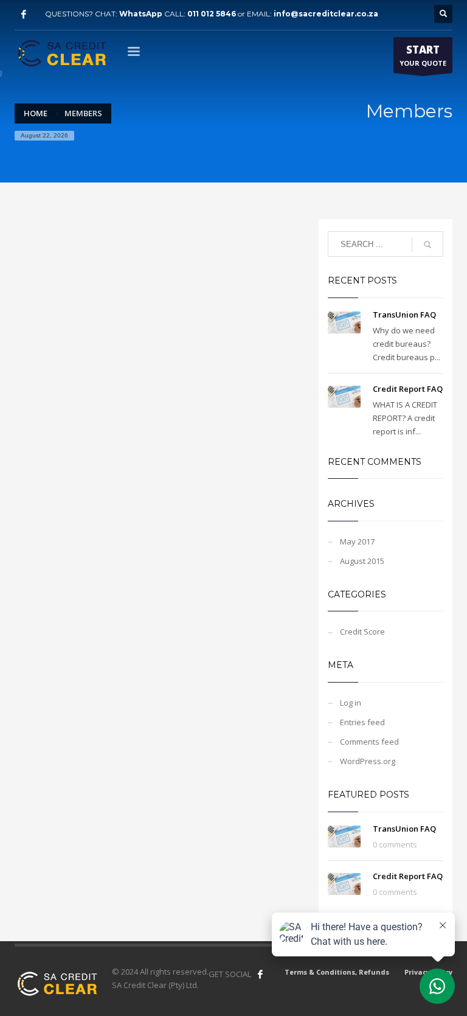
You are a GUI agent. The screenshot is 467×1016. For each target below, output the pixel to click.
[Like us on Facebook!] (260, 974)
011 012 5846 (211, 13)
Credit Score (362, 631)
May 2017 (357, 541)
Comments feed (369, 741)
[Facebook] (24, 14)
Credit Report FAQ (408, 388)
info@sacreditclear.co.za (326, 13)
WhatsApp (140, 13)
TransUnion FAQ (404, 314)
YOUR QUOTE (423, 55)
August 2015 (362, 560)
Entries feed (362, 722)
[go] (427, 244)
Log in (350, 702)
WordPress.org (367, 761)
